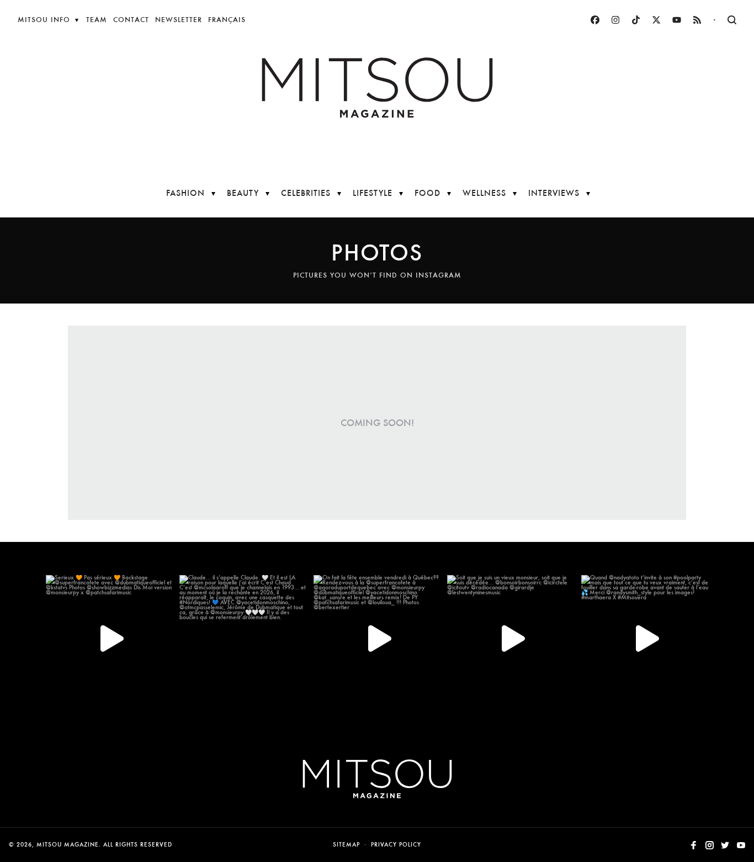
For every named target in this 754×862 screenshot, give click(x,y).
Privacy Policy (396, 844)
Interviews (554, 193)
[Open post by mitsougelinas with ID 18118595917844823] (109, 638)
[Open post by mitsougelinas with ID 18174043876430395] (377, 638)
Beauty (243, 193)
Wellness (484, 193)
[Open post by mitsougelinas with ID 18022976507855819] (242, 638)
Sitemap (346, 844)
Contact (131, 19)
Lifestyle (372, 193)
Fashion (185, 193)
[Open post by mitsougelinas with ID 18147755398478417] (644, 638)
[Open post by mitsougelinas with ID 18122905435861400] (510, 638)
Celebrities (306, 193)
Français (227, 19)
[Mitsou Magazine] (377, 87)
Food (427, 193)
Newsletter (178, 19)
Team (96, 19)
